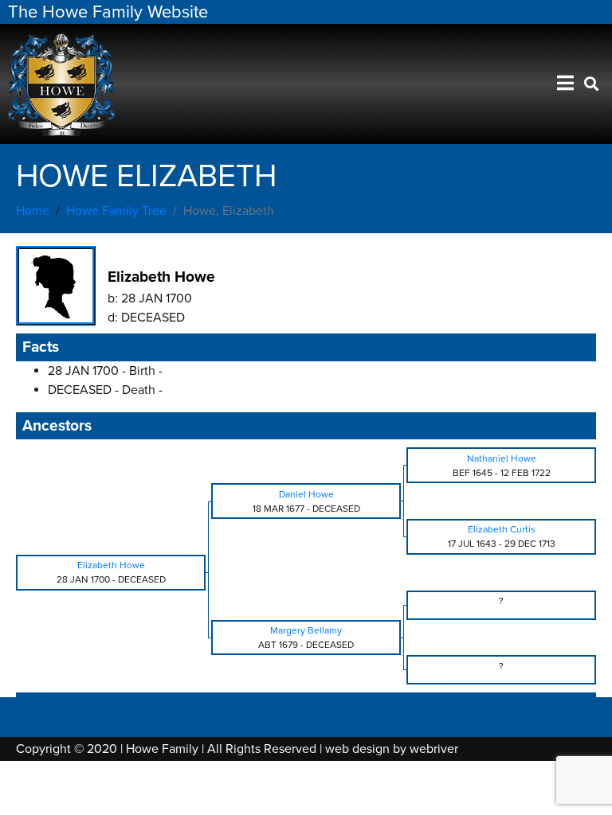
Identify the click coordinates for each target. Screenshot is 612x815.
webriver (434, 749)
